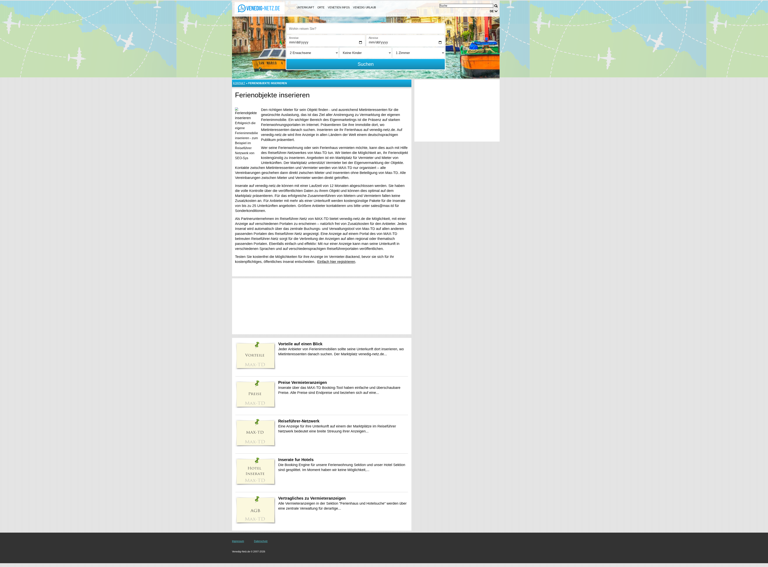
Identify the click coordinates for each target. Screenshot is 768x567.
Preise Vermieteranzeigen (302, 382)
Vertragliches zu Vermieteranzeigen (312, 498)
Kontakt (239, 83)
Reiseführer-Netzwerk (298, 421)
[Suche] (496, 5)
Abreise (373, 37)
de (492, 11)
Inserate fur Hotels (296, 459)
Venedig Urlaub (364, 7)
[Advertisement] (321, 306)
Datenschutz (261, 541)
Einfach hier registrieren (336, 262)
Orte (321, 7)
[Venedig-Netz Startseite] (260, 8)
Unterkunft (305, 7)
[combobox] (366, 28)
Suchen (366, 64)
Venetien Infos (339, 7)
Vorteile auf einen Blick (300, 344)
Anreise (294, 37)
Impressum (238, 541)
